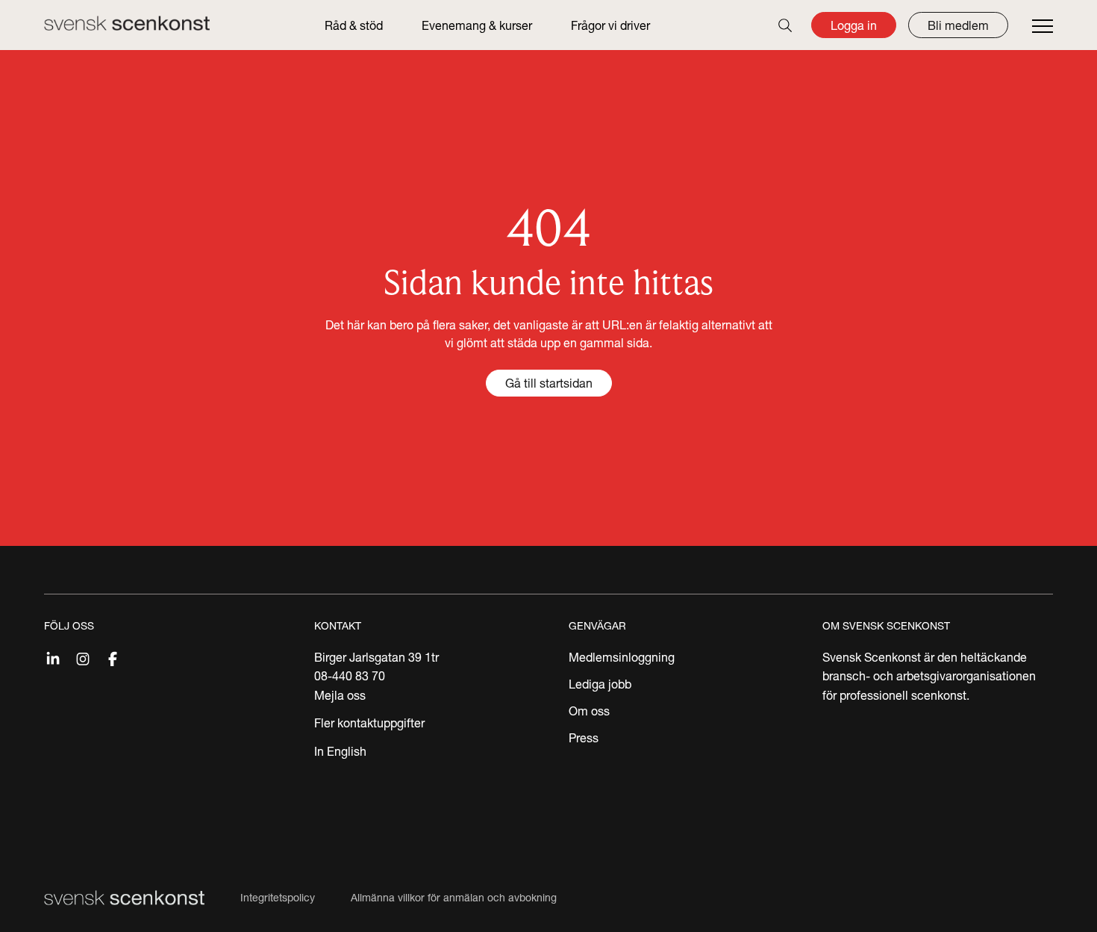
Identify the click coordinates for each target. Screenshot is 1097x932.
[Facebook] (113, 657)
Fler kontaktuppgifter (369, 722)
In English (340, 751)
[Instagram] (83, 657)
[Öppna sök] (785, 25)
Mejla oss (340, 695)
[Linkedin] (53, 657)
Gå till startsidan (549, 383)
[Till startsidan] (127, 23)
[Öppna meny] (1042, 26)
